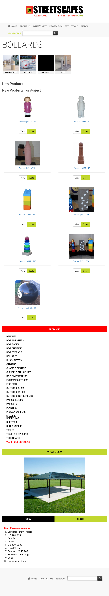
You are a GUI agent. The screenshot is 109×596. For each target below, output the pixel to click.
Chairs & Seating (16, 368)
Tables (10, 430)
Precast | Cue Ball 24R (27, 308)
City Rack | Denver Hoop (20, 531)
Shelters (11, 422)
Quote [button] (31, 131)
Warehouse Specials (18, 441)
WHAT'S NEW (40, 26)
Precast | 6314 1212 (27, 214)
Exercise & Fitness (17, 380)
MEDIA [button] (84, 26)
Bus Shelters (14, 360)
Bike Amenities (15, 340)
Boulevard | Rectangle (19, 554)
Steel (63, 72)
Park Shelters (14, 399)
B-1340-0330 (15, 535)
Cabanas (11, 364)
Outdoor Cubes (15, 388)
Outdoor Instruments (19, 395)
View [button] (22, 131)
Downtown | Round (17, 561)
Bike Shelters (14, 348)
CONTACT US (46, 578)
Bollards (11, 356)
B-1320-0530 (15, 544)
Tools (74, 26)
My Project (14, 33)
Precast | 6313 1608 (82, 214)
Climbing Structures (18, 372)
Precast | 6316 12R (27, 121)
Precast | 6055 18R (18, 551)
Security (46, 72)
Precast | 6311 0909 (82, 261)
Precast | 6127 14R (82, 168)
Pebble (11, 538)
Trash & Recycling (17, 434)
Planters (11, 407)
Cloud (11, 541)
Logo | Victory (15, 548)
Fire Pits (11, 384)
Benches (11, 336)
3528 (10, 557)
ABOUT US (25, 26)
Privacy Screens (16, 411)
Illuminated (10, 72)
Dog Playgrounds (16, 376)
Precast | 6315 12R (82, 121)
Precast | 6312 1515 (27, 261)
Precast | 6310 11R (27, 168)
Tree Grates (13, 437)
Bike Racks (12, 344)
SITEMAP (60, 578)
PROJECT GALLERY (59, 26)
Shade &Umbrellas (12, 416)
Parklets (11, 403)
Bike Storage (14, 352)
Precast (28, 72)
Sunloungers (14, 426)
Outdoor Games (15, 392)
